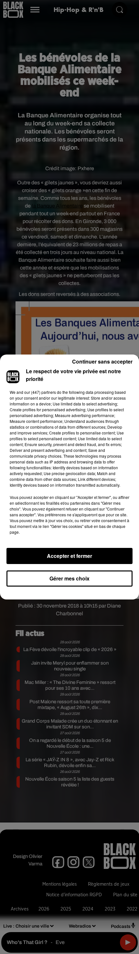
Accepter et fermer (69, 556)
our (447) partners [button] (40, 392)
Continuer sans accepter (102, 361)
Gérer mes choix (69, 578)
